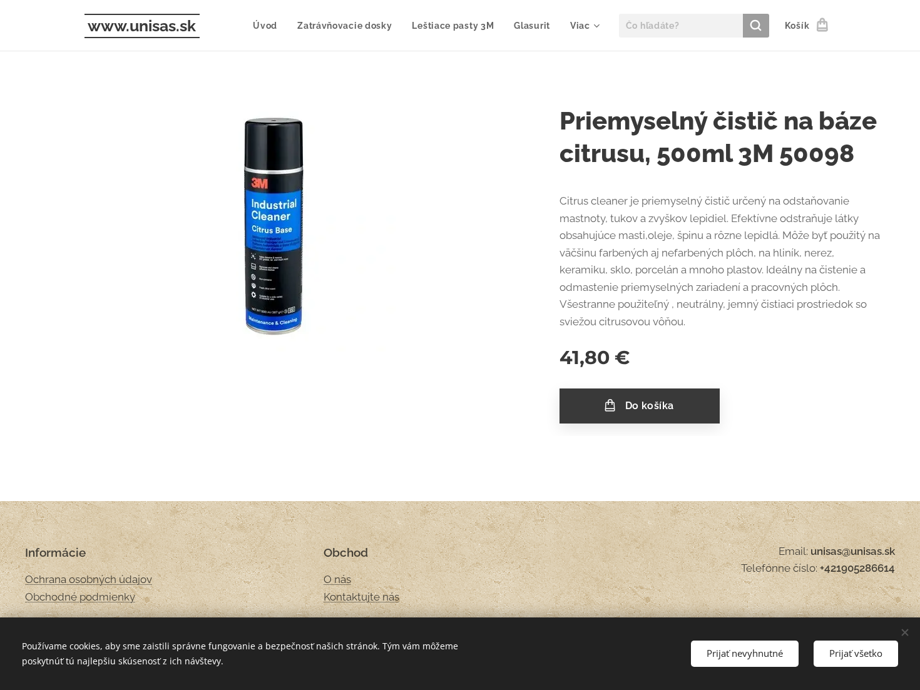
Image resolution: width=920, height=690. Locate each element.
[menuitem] (268, 25)
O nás (337, 579)
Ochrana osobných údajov (88, 579)
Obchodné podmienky (80, 597)
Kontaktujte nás (361, 597)
